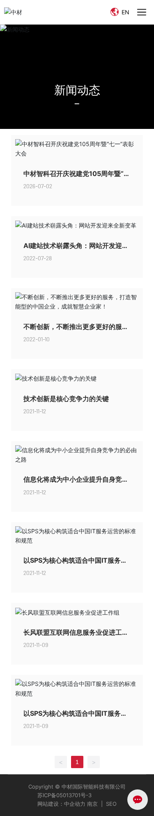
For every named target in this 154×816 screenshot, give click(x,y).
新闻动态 (77, 90)
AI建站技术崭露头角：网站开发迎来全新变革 (76, 249)
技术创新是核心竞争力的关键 (66, 398)
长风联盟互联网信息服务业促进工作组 (76, 636)
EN (124, 12)
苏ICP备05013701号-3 (64, 795)
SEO (111, 803)
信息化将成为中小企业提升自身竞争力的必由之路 (76, 483)
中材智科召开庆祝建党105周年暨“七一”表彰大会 (76, 177)
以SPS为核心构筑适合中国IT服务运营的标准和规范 (75, 564)
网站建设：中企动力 (61, 803)
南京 (91, 803)
